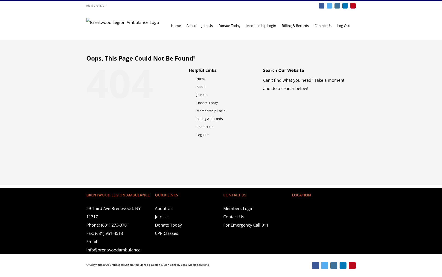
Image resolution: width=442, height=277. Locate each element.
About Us (164, 208)
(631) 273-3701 (96, 6)
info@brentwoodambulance (113, 250)
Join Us (202, 95)
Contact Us (205, 127)
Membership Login (211, 111)
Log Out (203, 135)
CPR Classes (166, 233)
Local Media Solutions (195, 265)
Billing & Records (210, 119)
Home (201, 78)
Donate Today (207, 103)
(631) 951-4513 (109, 233)
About (201, 87)
